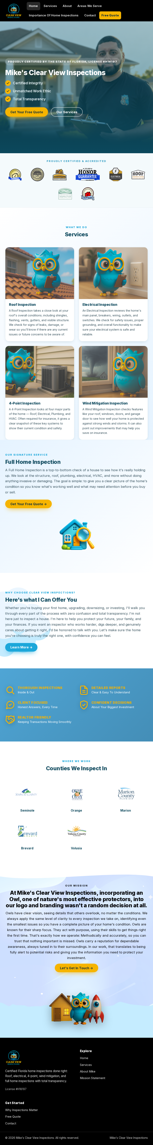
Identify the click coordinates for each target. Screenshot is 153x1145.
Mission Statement (92, 1078)
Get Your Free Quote (26, 112)
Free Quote (110, 15)
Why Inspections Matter (21, 1110)
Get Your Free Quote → (28, 504)
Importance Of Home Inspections (53, 15)
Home (33, 6)
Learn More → (21, 647)
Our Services (66, 112)
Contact (90, 15)
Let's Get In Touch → (76, 968)
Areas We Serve (89, 6)
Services (50, 6)
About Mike (87, 1071)
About (67, 6)
